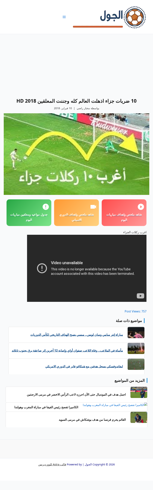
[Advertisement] (76, 62)
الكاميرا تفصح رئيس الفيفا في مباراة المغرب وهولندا (46, 407)
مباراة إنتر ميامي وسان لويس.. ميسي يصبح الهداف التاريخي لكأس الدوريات (76, 335)
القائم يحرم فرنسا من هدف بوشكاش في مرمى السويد (92, 420)
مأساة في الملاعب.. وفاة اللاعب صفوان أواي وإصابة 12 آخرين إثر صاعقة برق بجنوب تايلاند (67, 350)
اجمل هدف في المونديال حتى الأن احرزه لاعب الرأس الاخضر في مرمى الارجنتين (76, 394)
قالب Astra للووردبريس (52, 464)
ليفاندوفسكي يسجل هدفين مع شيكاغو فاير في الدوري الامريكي (84, 366)
